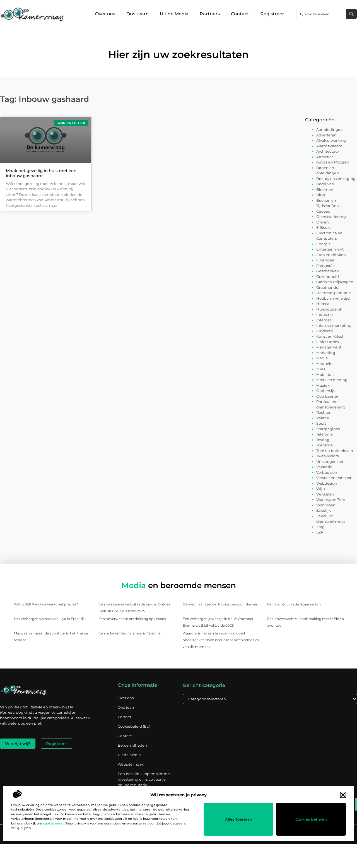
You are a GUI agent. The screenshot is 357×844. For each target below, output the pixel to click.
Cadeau (323, 211)
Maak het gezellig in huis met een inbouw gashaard (41, 173)
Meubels (324, 363)
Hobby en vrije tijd (333, 298)
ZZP (319, 532)
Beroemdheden (132, 745)
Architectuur (327, 151)
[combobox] (321, 14)
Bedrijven (325, 184)
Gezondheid (327, 276)
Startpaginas (328, 429)
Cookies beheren (311, 819)
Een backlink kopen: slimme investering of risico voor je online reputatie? (144, 779)
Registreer (272, 13)
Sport (321, 423)
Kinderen (324, 331)
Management (328, 347)
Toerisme (324, 445)
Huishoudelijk (329, 309)
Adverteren (326, 135)
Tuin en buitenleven (334, 450)
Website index (131, 764)
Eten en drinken (331, 255)
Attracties (324, 157)
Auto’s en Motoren (332, 162)
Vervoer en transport (334, 477)
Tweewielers (327, 456)
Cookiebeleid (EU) (134, 726)
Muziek (323, 385)
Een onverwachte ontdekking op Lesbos (132, 619)
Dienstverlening (331, 216)
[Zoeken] (351, 14)
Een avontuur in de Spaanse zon (294, 604)
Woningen (326, 505)
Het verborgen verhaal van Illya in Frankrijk (50, 619)
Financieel (326, 260)
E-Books (323, 227)
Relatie (322, 418)
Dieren (322, 222)
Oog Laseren (327, 396)
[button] (343, 795)
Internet (323, 320)
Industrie (324, 314)
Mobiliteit (325, 374)
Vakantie (324, 467)
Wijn (320, 488)
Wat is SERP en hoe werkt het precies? (46, 604)
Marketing (325, 352)
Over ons (105, 13)
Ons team (137, 13)
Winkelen (325, 494)
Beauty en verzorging (336, 178)
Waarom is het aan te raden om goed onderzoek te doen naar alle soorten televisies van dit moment (221, 640)
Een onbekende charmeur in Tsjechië (129, 633)
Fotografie (325, 265)
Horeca (322, 303)
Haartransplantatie (333, 292)
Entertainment (330, 249)
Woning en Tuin (330, 499)
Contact (240, 13)
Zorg (320, 527)
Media (322, 358)
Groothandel (327, 287)
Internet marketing (333, 325)
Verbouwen (326, 472)
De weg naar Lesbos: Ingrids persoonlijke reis (220, 604)
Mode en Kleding (332, 379)
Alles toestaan (238, 819)
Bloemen (324, 189)
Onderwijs (325, 390)
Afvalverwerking (331, 140)
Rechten (324, 412)
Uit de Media (174, 13)
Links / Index (327, 342)
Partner (124, 717)
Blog (320, 195)
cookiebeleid (53, 823)
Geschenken (327, 271)
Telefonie (324, 434)
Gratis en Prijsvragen (334, 282)
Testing (322, 439)
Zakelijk (323, 510)
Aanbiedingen (329, 129)
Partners (210, 13)
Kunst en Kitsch (330, 336)
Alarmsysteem (329, 146)
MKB (320, 369)
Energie (323, 244)
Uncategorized (329, 461)
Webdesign (326, 483)
